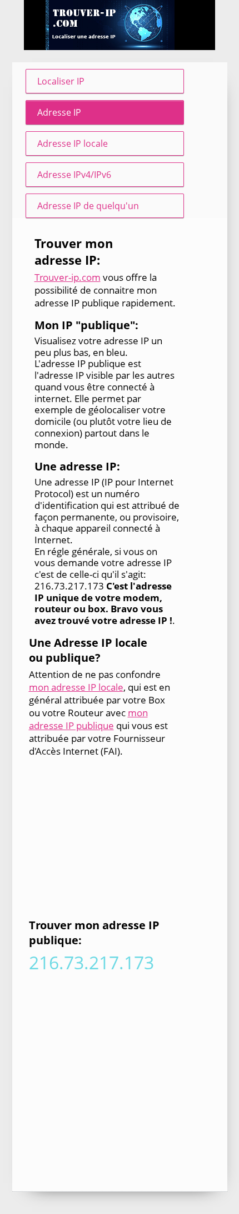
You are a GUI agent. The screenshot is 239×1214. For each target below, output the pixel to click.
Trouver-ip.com (67, 277)
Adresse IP (59, 112)
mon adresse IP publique (88, 719)
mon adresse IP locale (76, 687)
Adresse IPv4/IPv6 (74, 175)
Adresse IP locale (72, 143)
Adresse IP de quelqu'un (88, 206)
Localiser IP (60, 81)
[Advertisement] (102, 839)
